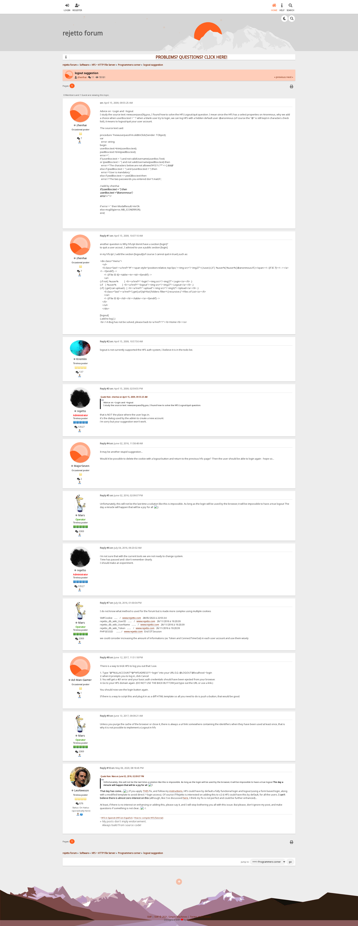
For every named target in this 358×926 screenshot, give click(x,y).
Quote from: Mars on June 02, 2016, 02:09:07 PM (122, 776)
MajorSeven (81, 466)
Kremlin (81, 359)
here (185, 798)
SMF (149, 916)
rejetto (81, 411)
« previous (280, 77)
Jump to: (245, 862)
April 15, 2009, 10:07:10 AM (121, 235)
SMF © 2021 (160, 916)
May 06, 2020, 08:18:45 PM (122, 768)
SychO (190, 919)
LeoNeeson (81, 790)
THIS (146, 791)
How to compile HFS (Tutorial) (148, 818)
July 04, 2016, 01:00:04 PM (121, 602)
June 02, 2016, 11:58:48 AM (121, 443)
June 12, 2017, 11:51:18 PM (121, 657)
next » (289, 77)
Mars (81, 515)
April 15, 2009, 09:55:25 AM (116, 102)
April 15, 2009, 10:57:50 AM (121, 341)
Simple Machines (177, 916)
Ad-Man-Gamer (81, 680)
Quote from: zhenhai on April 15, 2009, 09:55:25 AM (124, 397)
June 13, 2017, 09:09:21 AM (121, 715)
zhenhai (82, 77)
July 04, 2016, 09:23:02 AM (121, 547)
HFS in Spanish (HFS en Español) (116, 818)
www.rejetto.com (131, 618)
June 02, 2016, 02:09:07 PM (121, 495)
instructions (176, 791)
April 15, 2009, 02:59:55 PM (121, 388)
